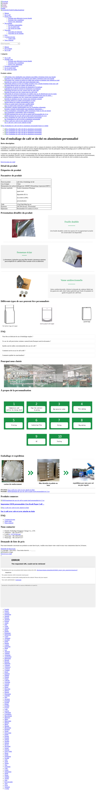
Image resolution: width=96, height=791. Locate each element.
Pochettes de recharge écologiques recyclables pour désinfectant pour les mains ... (28, 95)
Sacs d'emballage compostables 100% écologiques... (19, 112)
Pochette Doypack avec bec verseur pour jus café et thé (20, 92)
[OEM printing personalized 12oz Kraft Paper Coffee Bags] (22, 500)
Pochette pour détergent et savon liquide (20, 18)
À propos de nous (9, 37)
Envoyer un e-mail (6, 554)
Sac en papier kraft (13, 27)
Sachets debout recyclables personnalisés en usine (19, 102)
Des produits (8, 23)
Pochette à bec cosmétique (16, 20)
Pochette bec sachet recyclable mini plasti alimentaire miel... (22, 82)
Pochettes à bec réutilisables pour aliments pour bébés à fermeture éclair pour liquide (29, 78)
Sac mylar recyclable (14, 28)
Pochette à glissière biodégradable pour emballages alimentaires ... (23, 109)
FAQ (6, 35)
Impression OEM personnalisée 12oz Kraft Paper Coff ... (22, 504)
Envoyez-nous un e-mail (8, 162)
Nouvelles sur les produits (16, 33)
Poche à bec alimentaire (15, 21)
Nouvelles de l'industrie (15, 32)
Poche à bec (8, 16)
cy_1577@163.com (15, 534)
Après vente (11, 38)
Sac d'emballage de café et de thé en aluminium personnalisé (22, 119)
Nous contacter (8, 40)
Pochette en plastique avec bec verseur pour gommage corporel (23, 99)
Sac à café (7, 15)
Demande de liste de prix (8, 549)
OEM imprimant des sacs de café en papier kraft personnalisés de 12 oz (25, 116)
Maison (6, 13)
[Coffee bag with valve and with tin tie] (15, 507)
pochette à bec (8, 59)
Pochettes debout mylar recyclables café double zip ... (20, 85)
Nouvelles (7, 30)
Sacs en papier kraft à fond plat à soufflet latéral (18, 105)
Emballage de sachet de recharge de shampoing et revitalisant (22, 89)
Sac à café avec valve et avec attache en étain (17, 122)
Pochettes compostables (15, 25)
